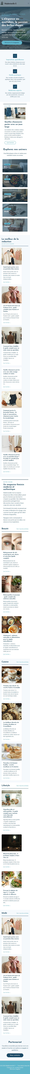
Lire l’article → (7, 282)
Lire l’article (10, 142)
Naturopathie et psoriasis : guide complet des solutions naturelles (11, 596)
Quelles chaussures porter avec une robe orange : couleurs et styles (11, 371)
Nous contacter (15, 1055)
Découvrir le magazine (12, 42)
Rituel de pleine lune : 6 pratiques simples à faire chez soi (11, 855)
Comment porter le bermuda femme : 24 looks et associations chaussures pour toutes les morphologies (10, 414)
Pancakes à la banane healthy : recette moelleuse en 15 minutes (10, 765)
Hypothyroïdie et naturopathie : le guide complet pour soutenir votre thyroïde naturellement (10, 813)
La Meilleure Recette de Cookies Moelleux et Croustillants (11, 724)
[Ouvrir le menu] (28, 3)
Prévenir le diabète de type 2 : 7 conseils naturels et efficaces (10, 892)
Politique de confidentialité (15, 1067)
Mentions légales (15, 1069)
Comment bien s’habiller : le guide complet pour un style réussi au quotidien (11, 348)
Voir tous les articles (22, 529)
